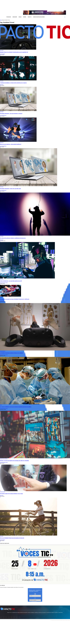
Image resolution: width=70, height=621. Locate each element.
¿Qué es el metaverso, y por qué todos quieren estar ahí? (11, 280)
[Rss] (62, 8)
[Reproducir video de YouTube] (35, 564)
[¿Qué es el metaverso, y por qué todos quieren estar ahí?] (27, 278)
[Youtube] (59, 8)
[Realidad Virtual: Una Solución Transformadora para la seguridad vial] (18, 49)
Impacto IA (1, 142)
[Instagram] (55, 8)
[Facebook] (54, 8)
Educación (1, 536)
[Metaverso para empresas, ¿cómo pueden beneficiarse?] (18, 141)
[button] (65, 17)
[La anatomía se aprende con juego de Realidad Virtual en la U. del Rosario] (10, 296)
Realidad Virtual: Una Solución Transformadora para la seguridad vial (14, 52)
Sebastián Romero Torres (4, 282)
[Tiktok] (60, 8)
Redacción (1, 84)
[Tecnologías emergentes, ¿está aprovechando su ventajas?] (18, 110)
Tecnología (1, 111)
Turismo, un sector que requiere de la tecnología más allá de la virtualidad (14, 460)
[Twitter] (56, 8)
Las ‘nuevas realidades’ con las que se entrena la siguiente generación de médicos (15, 406)
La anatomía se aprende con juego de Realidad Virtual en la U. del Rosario (14, 299)
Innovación (1, 50)
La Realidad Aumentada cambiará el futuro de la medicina (11, 352)
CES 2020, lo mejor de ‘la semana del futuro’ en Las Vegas (11, 493)
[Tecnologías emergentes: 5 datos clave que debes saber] (28, 185)
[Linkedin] (57, 8)
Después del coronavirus (3, 458)
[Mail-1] (61, 8)
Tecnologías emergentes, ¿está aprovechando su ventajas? (11, 113)
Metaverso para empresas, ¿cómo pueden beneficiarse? (10, 144)
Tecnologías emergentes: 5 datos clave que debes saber (10, 188)
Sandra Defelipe (2, 539)
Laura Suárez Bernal (3, 115)
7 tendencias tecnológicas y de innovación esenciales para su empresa (13, 82)
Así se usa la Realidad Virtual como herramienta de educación (12, 537)
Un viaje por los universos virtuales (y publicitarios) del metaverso (13, 238)
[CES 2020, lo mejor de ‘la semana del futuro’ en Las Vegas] (33, 490)
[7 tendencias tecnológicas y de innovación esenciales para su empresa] (18, 80)
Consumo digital (2, 491)
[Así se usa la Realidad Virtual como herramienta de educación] (28, 535)
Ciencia (1, 297)
